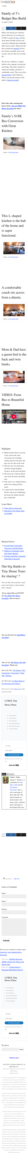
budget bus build (12, 80)
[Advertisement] (14, 172)
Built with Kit (14, 765)
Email (4, 901)
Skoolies (8, 675)
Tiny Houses (17, 670)
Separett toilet (6, 75)
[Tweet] (21, 28)
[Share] (11, 28)
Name (4, 893)
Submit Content (14, 1073)
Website (4, 909)
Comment (5, 917)
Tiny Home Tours (13, 152)
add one (16, 879)
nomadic (16, 48)
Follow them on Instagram (13, 508)
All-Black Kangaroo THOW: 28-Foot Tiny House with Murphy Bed (13, 961)
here (18, 1152)
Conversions (15, 673)
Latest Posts (11, 774)
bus (17, 38)
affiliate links (17, 689)
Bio (4, 774)
